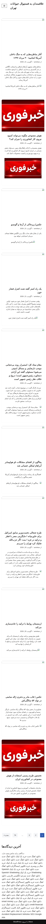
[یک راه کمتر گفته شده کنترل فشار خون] (23, 269)
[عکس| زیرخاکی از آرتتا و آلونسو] (23, 205)
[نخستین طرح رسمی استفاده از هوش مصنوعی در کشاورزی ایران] (23, 756)
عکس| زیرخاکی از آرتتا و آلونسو (26, 224)
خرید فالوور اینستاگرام (20, 866)
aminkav (37, 62)
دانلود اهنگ (20, 885)
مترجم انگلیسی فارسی (16, 876)
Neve (31, 922)
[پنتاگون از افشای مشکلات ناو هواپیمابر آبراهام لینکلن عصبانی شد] (23, 442)
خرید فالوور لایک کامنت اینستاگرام (16, 908)
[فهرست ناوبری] (4, 6)
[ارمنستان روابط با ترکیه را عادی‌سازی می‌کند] (23, 604)
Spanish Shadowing (10, 872)
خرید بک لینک (21, 856)
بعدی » (6, 835)
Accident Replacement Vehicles (16, 914)
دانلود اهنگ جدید (34, 856)
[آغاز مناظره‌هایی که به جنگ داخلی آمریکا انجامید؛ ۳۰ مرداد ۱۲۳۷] (23, 34)
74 (15, 835)
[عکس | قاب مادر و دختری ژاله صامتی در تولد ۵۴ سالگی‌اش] (23, 677)
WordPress (17, 922)
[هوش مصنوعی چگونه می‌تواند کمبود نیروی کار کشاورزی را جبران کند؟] (23, 116)
